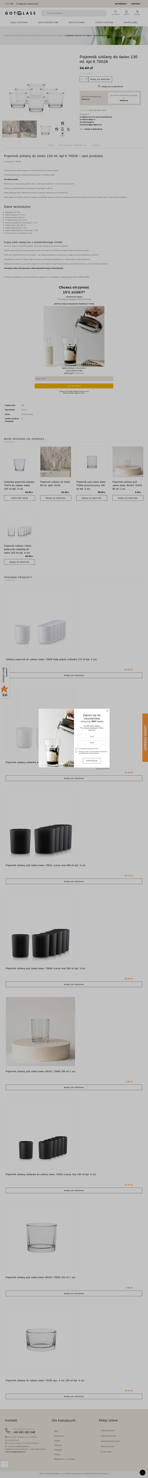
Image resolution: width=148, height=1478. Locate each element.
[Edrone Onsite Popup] (74, 739)
